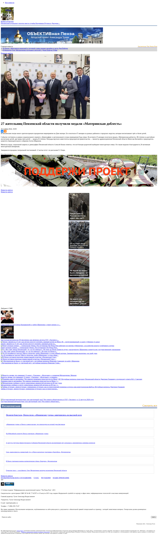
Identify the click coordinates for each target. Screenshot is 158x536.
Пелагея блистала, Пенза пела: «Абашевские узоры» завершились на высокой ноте (44, 415)
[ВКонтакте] (2, 131)
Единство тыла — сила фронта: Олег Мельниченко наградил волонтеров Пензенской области (36, 470)
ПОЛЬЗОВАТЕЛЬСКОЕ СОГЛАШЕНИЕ (16, 478)
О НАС (36, 478)
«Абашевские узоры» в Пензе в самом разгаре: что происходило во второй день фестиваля (35, 424)
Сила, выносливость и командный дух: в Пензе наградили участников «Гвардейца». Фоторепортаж (38, 452)
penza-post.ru (20, 530)
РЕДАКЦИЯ (46, 478)
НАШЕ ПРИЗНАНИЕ (61, 478)
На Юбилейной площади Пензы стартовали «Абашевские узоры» (27, 433)
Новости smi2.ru (7, 53)
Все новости (9, 3)
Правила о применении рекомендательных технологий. (35, 532)
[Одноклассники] (5, 131)
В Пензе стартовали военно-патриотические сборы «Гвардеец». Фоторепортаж (31, 461)
